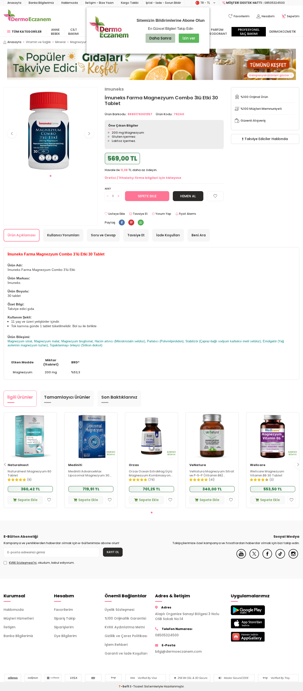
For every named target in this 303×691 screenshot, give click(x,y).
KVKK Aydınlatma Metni (125, 627)
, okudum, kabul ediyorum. (42, 563)
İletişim (9, 627)
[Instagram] (293, 557)
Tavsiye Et (140, 214)
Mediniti (75, 465)
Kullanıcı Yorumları (63, 235)
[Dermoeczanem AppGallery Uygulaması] (252, 637)
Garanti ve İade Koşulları (126, 653)
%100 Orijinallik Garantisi (125, 618)
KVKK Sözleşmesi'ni (22, 563)
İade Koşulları (168, 235)
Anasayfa (14, 3)
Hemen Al (188, 196)
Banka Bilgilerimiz (41, 3)
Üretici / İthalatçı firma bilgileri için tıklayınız (143, 178)
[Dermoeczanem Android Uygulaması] (252, 610)
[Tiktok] (280, 557)
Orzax (134, 465)
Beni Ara (199, 235)
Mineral (60, 42)
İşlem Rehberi (116, 644)
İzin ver (189, 38)
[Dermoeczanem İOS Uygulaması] (252, 623)
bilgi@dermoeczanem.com (178, 651)
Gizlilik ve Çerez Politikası (126, 636)
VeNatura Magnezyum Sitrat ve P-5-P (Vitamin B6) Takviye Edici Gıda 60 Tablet (211, 474)
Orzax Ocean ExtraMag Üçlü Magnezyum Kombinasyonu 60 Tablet (150, 474)
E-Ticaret (136, 686)
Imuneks (114, 89)
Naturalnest (18, 465)
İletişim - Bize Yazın (99, 3)
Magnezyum (79, 42)
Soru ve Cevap (103, 235)
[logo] (27, 16)
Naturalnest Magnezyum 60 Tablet (29, 474)
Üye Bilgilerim (65, 636)
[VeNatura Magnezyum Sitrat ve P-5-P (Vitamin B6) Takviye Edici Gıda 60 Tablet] (212, 436)
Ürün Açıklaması (22, 235)
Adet (108, 188)
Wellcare (257, 465)
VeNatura (197, 465)
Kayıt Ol (113, 552)
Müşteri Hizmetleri (19, 618)
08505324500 (167, 635)
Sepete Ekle (147, 196)
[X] (254, 557)
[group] (50, 129)
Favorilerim (63, 609)
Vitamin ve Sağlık (38, 42)
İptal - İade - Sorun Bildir (163, 3)
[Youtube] (241, 557)
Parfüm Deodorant (217, 31)
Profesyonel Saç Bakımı (248, 31)
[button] (50, 176)
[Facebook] (267, 557)
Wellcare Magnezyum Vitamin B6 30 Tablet (267, 474)
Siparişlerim (64, 627)
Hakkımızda (69, 3)
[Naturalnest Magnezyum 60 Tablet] (30, 436)
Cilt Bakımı (73, 31)
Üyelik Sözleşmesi (119, 609)
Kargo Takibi (129, 3)
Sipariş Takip (65, 618)
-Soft (124, 686)
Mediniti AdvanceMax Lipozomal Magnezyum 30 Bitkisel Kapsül (88, 474)
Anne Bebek (55, 31)
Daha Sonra (160, 38)
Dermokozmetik (282, 31)
